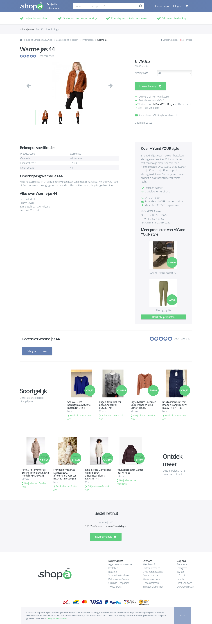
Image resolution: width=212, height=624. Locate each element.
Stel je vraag (186, 39)
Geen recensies (46, 56)
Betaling (112, 571)
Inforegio (182, 575)
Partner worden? (151, 568)
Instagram (182, 568)
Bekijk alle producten (163, 317)
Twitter (180, 571)
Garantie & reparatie (118, 583)
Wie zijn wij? (149, 564)
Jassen (75, 39)
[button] (187, 6)
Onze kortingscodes (153, 571)
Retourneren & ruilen (119, 579)
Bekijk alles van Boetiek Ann (79, 417)
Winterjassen (87, 39)
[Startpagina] (21, 40)
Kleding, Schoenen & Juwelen (39, 39)
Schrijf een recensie (37, 351)
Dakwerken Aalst (186, 586)
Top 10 (39, 29)
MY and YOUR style (164, 104)
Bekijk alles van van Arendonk (127, 482)
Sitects (180, 579)
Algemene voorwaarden (120, 564)
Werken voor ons (151, 579)
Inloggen (177, 6)
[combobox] (174, 73)
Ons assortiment (151, 583)
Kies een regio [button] (162, 6)
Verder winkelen (170, 39)
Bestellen (113, 568)
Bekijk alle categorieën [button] (53, 6)
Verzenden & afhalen (119, 575)
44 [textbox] (159, 73)
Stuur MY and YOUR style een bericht (157, 115)
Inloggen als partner (153, 586)
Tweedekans (114, 586)
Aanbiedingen (53, 29)
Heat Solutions (184, 583)
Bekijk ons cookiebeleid (57, 618)
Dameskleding (62, 39)
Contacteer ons (150, 575)
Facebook (182, 564)
